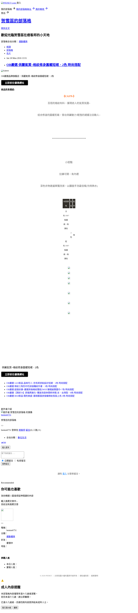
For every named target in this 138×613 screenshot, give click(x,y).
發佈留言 (5, 464)
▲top (3, 442)
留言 (28, 430)
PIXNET (49, 576)
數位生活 (22, 437)
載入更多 (5, 448)
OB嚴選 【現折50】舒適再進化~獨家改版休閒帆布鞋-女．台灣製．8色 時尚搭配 (44, 393)
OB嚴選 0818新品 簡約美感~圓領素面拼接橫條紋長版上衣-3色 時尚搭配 (40, 396)
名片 (8, 53)
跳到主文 (5, 28)
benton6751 (6, 415)
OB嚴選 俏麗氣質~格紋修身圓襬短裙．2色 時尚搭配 (43, 65)
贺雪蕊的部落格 (16, 20)
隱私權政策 (84, 576)
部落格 (9, 50)
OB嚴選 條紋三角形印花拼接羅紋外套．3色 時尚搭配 (31, 386)
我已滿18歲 (6, 608)
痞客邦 (22, 430)
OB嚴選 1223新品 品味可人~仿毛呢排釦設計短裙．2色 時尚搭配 (36, 383)
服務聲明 (94, 576)
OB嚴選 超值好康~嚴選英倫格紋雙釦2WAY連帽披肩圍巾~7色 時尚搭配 (40, 389)
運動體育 (23, 41)
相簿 (8, 47)
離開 (15, 608)
